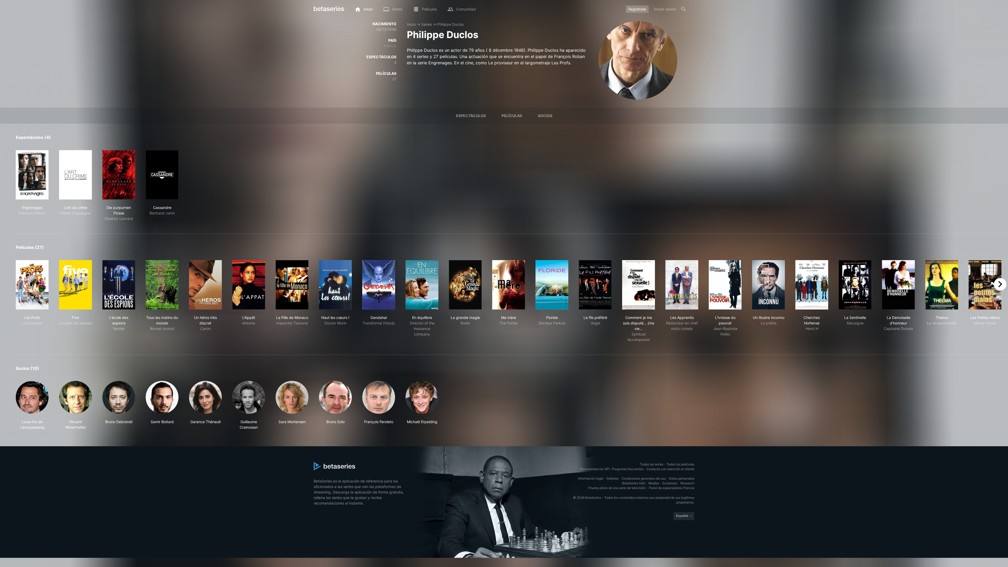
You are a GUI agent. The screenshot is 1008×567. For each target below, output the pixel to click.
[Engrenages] (32, 175)
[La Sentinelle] (855, 284)
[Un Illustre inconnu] (768, 284)
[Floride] (552, 284)
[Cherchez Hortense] (811, 284)
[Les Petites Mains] (985, 284)
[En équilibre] (422, 284)
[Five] (75, 284)
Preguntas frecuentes (627, 469)
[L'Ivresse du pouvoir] (725, 284)
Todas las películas (680, 464)
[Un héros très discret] (205, 284)
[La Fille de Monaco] (292, 284)
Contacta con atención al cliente (670, 469)
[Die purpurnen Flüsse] (118, 175)
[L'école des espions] (118, 284)
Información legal (590, 478)
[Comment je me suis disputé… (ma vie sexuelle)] (638, 284)
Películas (512, 115)
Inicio (411, 24)
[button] (32, 405)
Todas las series (651, 464)
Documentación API (595, 469)
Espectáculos (471, 115)
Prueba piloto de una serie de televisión (617, 488)
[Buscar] (684, 9)
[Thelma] (941, 284)
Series (426, 24)
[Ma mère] (508, 284)
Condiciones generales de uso (644, 478)
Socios (545, 115)
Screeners (669, 483)
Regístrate (637, 9)
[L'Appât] (248, 284)
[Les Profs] (32, 284)
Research (687, 483)
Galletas (612, 478)
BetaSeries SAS (633, 483)
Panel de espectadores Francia (671, 488)
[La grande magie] (465, 284)
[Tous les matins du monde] (162, 284)
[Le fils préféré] (595, 284)
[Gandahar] (378, 284)
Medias (653, 483)
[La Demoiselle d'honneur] (898, 284)
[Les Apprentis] (681, 284)
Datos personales (681, 478)
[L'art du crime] (75, 175)
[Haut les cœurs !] (335, 284)
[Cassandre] (162, 175)
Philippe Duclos (450, 24)
